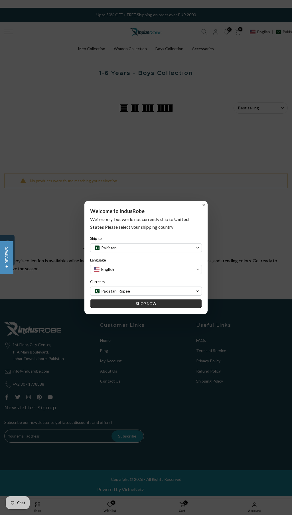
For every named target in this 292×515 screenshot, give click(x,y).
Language (98, 260)
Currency (97, 281)
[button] (6, 257)
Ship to (96, 238)
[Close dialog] (203, 205)
